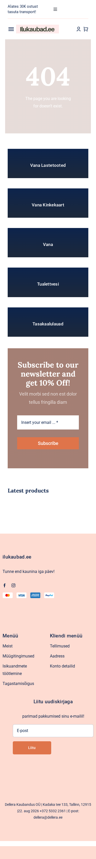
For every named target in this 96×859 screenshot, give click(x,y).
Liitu (32, 748)
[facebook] (4, 585)
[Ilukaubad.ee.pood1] (37, 26)
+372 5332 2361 (53, 811)
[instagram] (13, 585)
